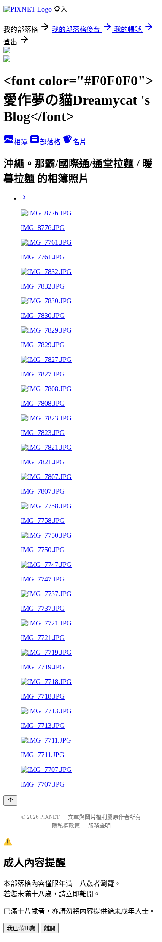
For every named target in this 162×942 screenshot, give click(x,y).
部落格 (51, 142)
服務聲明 (99, 825)
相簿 (21, 142)
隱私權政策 (66, 825)
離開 (49, 928)
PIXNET (50, 817)
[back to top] (10, 800)
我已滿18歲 (21, 928)
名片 (79, 142)
